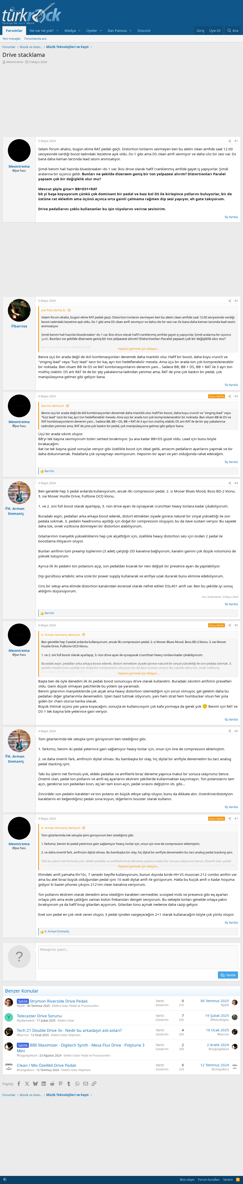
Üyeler (91, 30)
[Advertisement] (121, 99)
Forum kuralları (209, 1179)
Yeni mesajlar (11, 38)
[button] (57, 30)
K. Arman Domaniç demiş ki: (60, 635)
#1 (236, 141)
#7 (236, 819)
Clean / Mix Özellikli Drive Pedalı (46, 1065)
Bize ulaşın (187, 1179)
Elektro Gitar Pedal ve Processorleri (75, 1006)
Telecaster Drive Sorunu (39, 1015)
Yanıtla (233, 217)
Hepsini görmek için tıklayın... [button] (138, 348)
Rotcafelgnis (221, 1020)
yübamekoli (26, 1021)
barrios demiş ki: (52, 406)
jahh (22, 1006)
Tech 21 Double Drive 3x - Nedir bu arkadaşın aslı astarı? (69, 1030)
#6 (236, 731)
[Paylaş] (230, 141)
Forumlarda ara (35, 38)
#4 (236, 483)
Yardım (228, 1179)
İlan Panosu (117, 30)
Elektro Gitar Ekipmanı (65, 1035)
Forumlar (14, 30)
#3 (236, 396)
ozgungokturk (28, 1055)
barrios (24, 1035)
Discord (144, 30)
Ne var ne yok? (42, 30)
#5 (236, 625)
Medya (70, 30)
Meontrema (14, 62)
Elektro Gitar (66, 1020)
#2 (236, 301)
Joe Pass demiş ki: (53, 310)
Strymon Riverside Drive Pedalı (59, 1001)
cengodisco (26, 1070)
